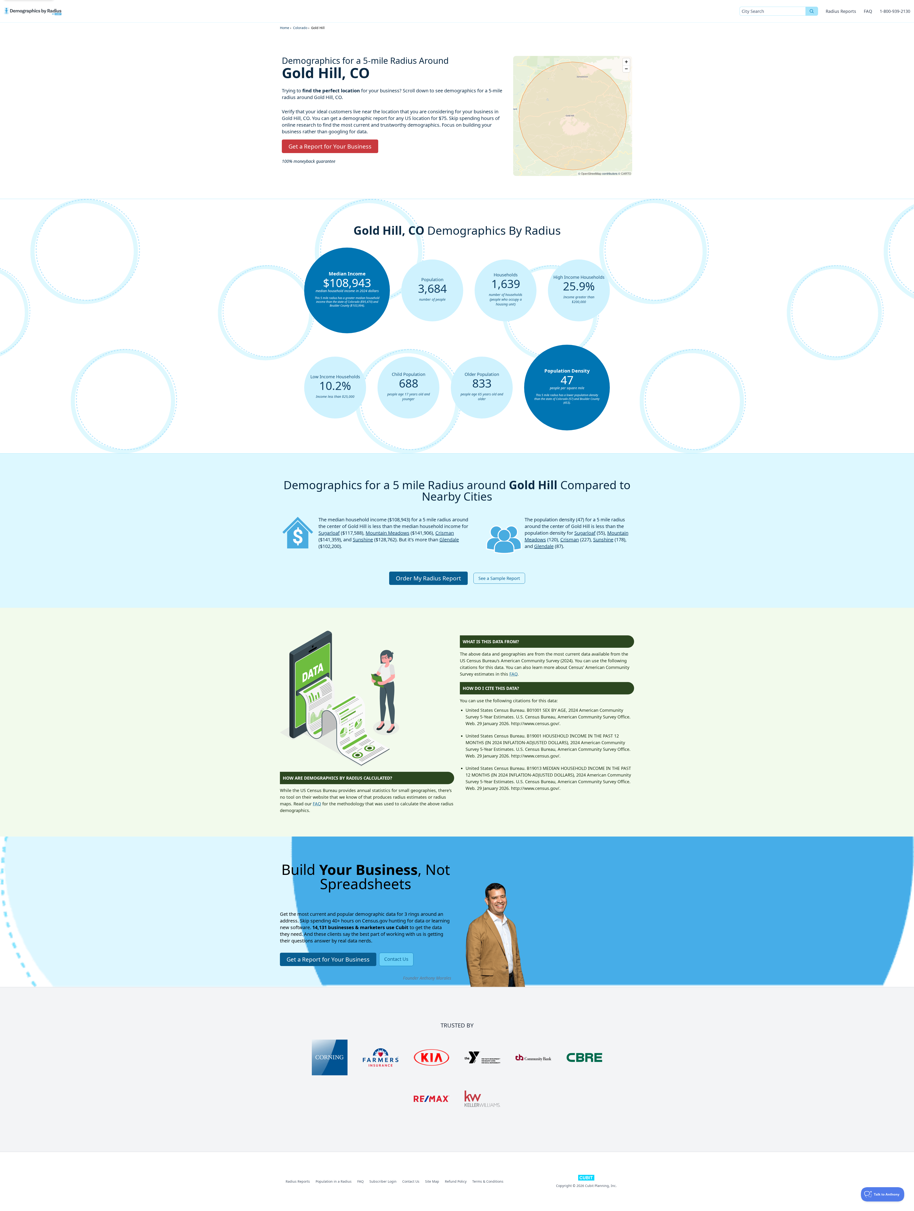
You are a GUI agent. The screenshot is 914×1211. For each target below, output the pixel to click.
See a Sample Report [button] (499, 578)
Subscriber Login (383, 1181)
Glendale (449, 539)
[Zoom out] (626, 68)
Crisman (444, 533)
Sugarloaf (329, 533)
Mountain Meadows (387, 533)
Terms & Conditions (487, 1181)
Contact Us (410, 1181)
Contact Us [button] (396, 959)
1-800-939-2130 (895, 11)
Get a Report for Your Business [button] (330, 146)
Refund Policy (456, 1181)
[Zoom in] (626, 61)
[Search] (811, 11)
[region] (572, 116)
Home (284, 27)
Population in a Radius (334, 1181)
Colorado (300, 27)
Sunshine (363, 539)
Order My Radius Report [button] (428, 578)
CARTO (626, 173)
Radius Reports (841, 11)
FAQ (868, 11)
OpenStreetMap (591, 173)
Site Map (432, 1181)
